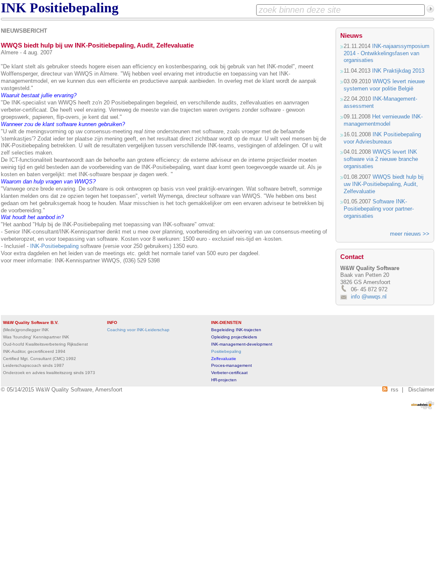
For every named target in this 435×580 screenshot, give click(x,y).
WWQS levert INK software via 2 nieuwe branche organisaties (381, 159)
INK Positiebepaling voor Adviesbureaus (382, 138)
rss (392, 389)
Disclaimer (421, 389)
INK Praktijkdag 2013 (398, 71)
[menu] (217, 19)
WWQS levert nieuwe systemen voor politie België (384, 85)
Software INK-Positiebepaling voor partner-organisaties (379, 208)
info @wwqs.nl (369, 296)
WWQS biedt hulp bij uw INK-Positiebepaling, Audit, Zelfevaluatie (384, 184)
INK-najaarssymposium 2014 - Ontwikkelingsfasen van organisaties (386, 53)
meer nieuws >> (409, 234)
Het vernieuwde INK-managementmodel (383, 120)
